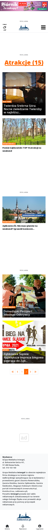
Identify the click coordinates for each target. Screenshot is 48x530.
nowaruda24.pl (30, 488)
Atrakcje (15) (24, 62)
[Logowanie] (39, 526)
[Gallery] (24, 6)
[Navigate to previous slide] (3, 6)
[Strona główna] (7, 526)
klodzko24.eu (8, 491)
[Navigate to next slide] (44, 6)
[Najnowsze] (22, 526)
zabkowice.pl (21, 491)
